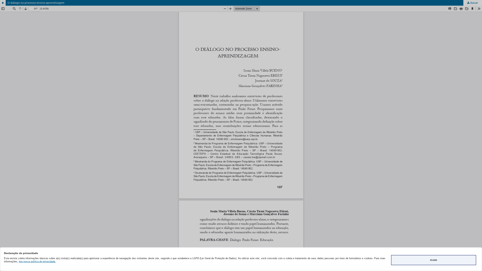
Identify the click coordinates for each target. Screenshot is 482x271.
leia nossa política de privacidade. (37, 261)
